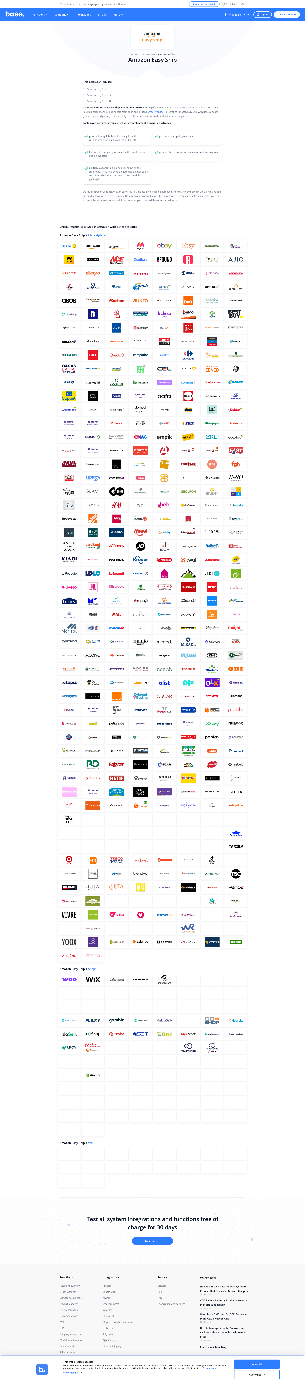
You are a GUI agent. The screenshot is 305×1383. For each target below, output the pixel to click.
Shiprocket (108, 1315)
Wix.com (107, 1309)
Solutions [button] (60, 14)
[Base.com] (15, 14)
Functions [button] (39, 14)
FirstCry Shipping (112, 1346)
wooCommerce (111, 1303)
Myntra (106, 1297)
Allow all (257, 1364)
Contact (161, 1285)
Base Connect (67, 1346)
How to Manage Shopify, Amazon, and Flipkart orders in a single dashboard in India (223, 1332)
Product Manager (69, 1303)
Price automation (69, 1309)
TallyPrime (108, 1334)
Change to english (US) (204, 4)
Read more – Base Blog (213, 1347)
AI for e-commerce (69, 1352)
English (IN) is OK (235, 4)
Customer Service (69, 1315)
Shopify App (109, 1291)
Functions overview (70, 1285)
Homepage (135, 54)
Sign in (264, 14)
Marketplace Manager (71, 1297)
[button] (237, 14)
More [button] (117, 14)
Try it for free (285, 14)
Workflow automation (71, 1340)
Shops (92, 969)
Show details (70, 1372)
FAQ (159, 1297)
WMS (91, 1143)
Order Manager (156, 111)
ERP (62, 1328)
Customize (255, 1374)
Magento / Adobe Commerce (118, 1321)
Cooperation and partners (171, 1303)
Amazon (107, 1285)
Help (159, 1291)
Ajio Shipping (110, 1340)
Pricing (102, 14)
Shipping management (72, 1334)
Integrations (83, 14)
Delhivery (108, 1328)
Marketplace (96, 235)
